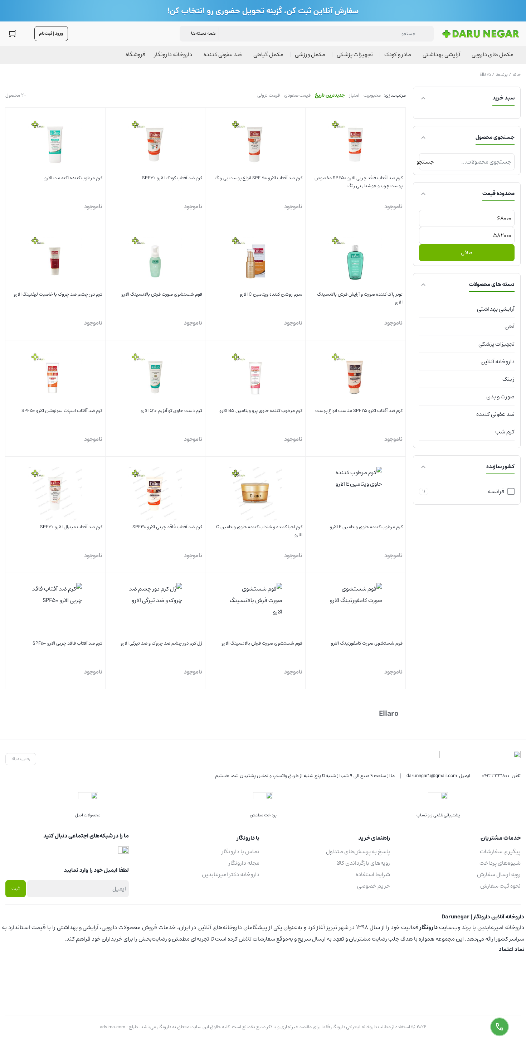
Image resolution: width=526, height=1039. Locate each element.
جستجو (426, 162)
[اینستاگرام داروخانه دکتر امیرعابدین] (123, 851)
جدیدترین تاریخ (330, 95)
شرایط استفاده (373, 874)
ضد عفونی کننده (495, 414)
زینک (508, 379)
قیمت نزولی (268, 95)
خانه (516, 75)
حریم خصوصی (373, 886)
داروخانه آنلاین (498, 361)
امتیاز (354, 95)
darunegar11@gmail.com (431, 776)
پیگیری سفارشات (500, 851)
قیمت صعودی (297, 95)
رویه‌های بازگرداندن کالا (363, 863)
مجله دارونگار (244, 863)
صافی (466, 252)
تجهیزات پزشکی (496, 344)
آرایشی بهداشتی (496, 309)
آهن (510, 326)
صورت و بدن (500, 397)
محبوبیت (372, 95)
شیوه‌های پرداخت (500, 863)
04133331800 (496, 776)
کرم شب (505, 432)
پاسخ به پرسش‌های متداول (358, 851)
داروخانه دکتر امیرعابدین (230, 874)
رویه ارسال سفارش (499, 874)
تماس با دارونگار (240, 851)
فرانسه (496, 491)
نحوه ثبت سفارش (500, 886)
